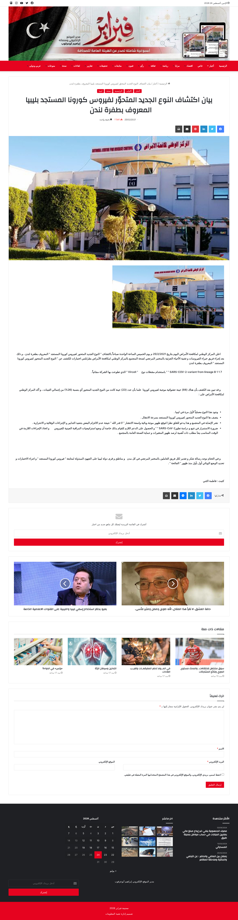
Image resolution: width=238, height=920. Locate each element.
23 (105, 854)
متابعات (118, 66)
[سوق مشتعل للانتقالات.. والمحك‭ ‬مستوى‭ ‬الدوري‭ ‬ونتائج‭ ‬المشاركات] (199, 651)
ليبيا (100, 91)
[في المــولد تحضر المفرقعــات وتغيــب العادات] (146, 651)
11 (91, 840)
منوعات (51, 66)
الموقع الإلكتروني (107, 761)
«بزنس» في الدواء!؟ (52, 668)
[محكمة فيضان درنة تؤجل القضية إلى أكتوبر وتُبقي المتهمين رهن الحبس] (130, 852)
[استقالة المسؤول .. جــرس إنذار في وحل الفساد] (147, 831)
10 (98, 840)
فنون (131, 66)
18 (91, 847)
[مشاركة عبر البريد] (187, 129)
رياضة (165, 66)
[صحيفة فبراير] (119, 33)
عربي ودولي (35, 66)
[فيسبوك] (220, 129)
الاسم (220, 748)
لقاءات (77, 66)
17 (98, 847)
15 (113, 847)
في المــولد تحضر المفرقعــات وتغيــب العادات (150, 670)
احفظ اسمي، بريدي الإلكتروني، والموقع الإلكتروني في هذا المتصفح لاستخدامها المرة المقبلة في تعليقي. (172, 774)
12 (83, 840)
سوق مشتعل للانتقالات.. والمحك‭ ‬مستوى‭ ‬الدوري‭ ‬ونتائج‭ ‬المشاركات (202, 670)
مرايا (177, 66)
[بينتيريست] (195, 129)
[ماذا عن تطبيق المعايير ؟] (165, 841)
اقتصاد (190, 66)
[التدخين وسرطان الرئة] (92, 651)
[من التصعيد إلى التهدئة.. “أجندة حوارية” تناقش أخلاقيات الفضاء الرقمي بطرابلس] (165, 831)
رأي (142, 66)
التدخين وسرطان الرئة (105, 668)
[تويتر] (212, 129)
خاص (200, 66)
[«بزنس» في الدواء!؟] (38, 651)
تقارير (90, 66)
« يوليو (113, 870)
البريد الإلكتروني (215, 761)
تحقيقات (103, 66)
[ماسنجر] (183, 495)
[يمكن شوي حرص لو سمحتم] (165, 852)
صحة (64, 66)
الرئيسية (223, 66)
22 (112, 854)
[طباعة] (178, 129)
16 (105, 847)
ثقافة (153, 66)
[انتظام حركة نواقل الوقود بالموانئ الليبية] (147, 852)
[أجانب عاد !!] (130, 831)
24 (98, 854)
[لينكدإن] (203, 129)
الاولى (129, 91)
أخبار (211, 66)
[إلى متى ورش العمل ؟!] (147, 841)
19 (83, 847)
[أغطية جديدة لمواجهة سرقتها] (130, 841)
